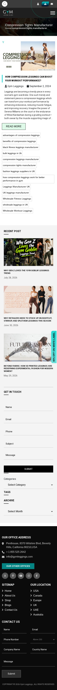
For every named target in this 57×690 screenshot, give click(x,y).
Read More (14, 126)
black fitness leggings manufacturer (20, 147)
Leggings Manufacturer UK (16, 186)
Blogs (8, 605)
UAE (36, 609)
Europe (37, 600)
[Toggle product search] (4, 4)
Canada (37, 595)
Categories (10, 478)
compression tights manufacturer (19, 165)
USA (36, 590)
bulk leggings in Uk (12, 153)
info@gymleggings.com (19, 556)
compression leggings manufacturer (21, 159)
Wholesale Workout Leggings (17, 210)
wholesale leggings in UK (15, 204)
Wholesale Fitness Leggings (17, 198)
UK (35, 605)
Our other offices (18, 566)
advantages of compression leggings (21, 135)
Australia (38, 614)
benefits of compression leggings (19, 141)
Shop (8, 600)
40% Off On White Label (54, 347)
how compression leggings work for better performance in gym (24, 179)
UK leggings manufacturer (16, 192)
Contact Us (11, 609)
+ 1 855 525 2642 (16, 552)
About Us (10, 595)
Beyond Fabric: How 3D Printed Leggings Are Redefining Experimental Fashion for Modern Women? (28, 368)
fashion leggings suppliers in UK (19, 171)
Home (8, 28)
